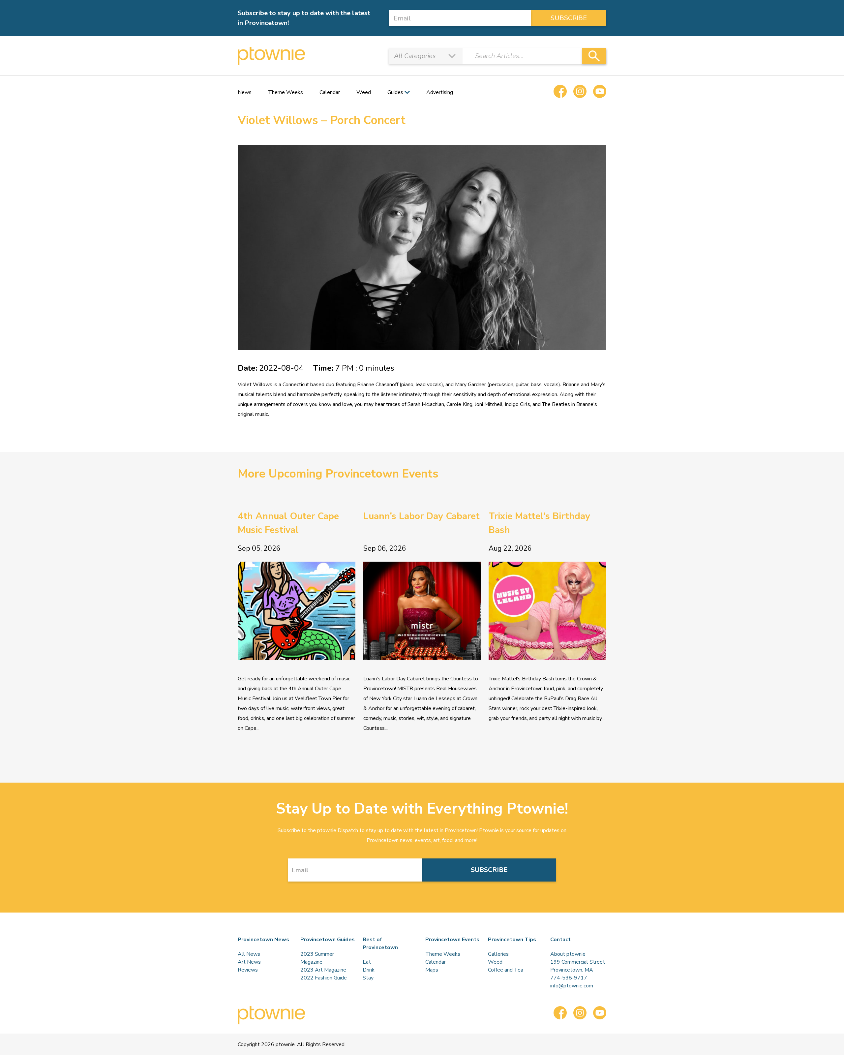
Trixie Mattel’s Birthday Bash (539, 523)
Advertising (439, 92)
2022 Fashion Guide (323, 977)
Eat (367, 962)
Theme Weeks (285, 92)
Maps (431, 970)
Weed (363, 92)
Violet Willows (255, 384)
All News (249, 954)
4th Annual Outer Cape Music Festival (288, 523)
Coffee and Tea (505, 970)
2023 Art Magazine (323, 970)
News (245, 92)
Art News (249, 962)
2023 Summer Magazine (317, 958)
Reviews (248, 970)
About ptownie (568, 954)
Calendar (329, 92)
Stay (368, 977)
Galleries (498, 954)
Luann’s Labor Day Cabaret (421, 516)
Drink (369, 970)
